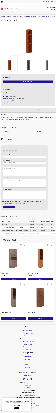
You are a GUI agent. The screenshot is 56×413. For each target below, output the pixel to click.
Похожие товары (42, 110)
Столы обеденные (28, 347)
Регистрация (51, 1)
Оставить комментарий (9, 206)
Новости (27, 364)
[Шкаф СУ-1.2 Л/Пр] (40, 259)
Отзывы (26, 110)
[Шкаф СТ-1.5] (13, 259)
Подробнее (13, 279)
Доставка (33, 110)
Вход (44, 1)
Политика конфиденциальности (27, 372)
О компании (27, 356)
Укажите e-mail (6, 160)
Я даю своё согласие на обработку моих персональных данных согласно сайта (24, 202)
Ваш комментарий (7, 189)
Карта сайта (27, 375)
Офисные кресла (28, 333)
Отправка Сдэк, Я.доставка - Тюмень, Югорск (13, 103)
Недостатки (6, 177)
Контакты (27, 370)
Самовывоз (5, 96)
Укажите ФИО (6, 155)
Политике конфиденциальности (13, 203)
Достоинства (6, 166)
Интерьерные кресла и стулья (28, 338)
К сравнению (8, 92)
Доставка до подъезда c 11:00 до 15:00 (12, 98)
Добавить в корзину (28, 81)
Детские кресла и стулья (28, 341)
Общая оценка (6, 148)
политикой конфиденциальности (20, 402)
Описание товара (5, 110)
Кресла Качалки (28, 349)
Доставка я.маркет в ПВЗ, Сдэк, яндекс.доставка (14, 100)
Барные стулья (28, 344)
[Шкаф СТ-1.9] (40, 298)
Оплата (27, 361)
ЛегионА (33, 407)
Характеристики (17, 110)
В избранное (8, 89)
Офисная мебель (28, 330)
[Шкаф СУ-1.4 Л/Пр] (13, 298)
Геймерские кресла (28, 336)
